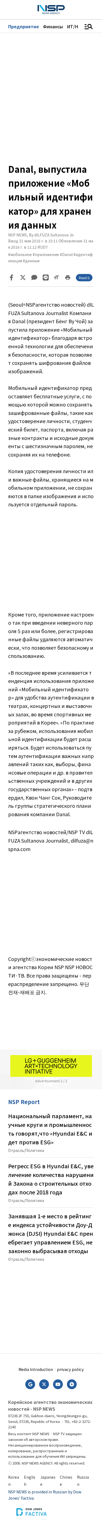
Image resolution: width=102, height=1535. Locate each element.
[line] (45, 278)
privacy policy (70, 1369)
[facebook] (11, 278)
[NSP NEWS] (51, 9)
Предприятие (23, 26)
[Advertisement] (51, 563)
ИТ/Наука (77, 26)
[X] (23, 278)
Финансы (53, 26)
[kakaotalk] (34, 278)
